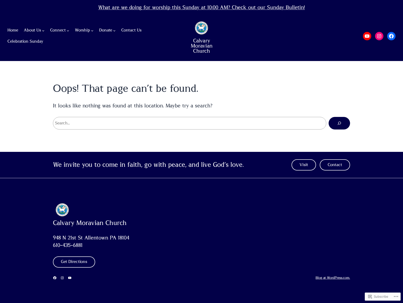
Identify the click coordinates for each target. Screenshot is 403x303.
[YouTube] (367, 36)
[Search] (339, 123)
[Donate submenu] (114, 30)
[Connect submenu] (68, 30)
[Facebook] (391, 36)
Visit (303, 165)
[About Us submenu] (43, 30)
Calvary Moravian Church (201, 46)
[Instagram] (379, 36)
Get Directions (74, 262)
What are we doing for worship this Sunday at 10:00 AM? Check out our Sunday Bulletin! (201, 7)
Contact (335, 165)
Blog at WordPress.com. (333, 277)
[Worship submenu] (92, 30)
